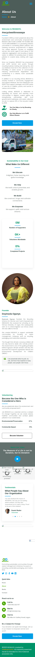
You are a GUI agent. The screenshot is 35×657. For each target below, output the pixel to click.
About (4, 586)
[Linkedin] (15, 573)
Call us (10, 602)
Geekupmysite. (8, 649)
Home (4, 17)
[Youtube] (12, 573)
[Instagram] (6, 573)
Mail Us (10, 608)
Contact (4, 592)
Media (4, 589)
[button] (31, 3)
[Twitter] (3, 573)
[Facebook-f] (9, 573)
